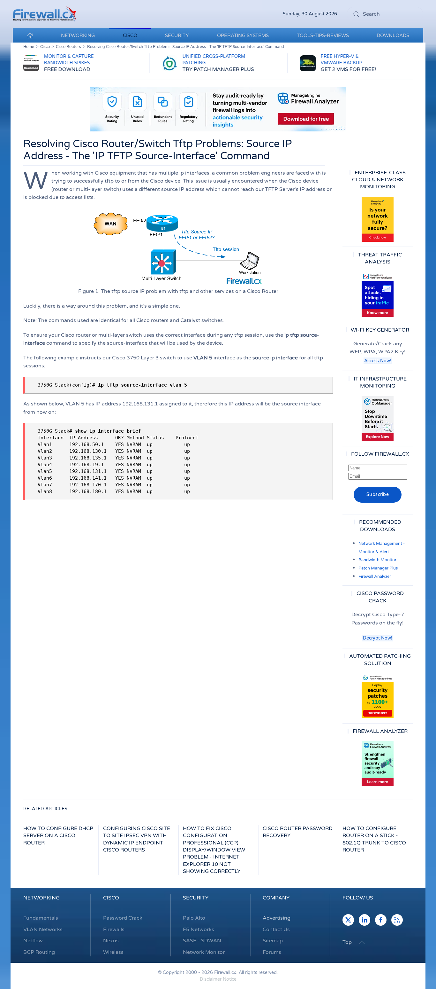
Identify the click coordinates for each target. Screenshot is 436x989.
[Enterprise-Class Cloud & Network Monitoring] (377, 219)
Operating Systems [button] (243, 35)
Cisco (111, 898)
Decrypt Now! (377, 638)
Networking (41, 898)
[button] (362, 942)
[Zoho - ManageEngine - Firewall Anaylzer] (218, 109)
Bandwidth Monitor (377, 559)
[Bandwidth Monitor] (377, 294)
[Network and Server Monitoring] (378, 418)
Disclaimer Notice (218, 979)
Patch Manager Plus (378, 568)
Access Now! (377, 361)
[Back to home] (45, 14)
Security (195, 898)
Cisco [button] (130, 35)
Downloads (393, 35)
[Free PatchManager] (377, 695)
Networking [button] (78, 35)
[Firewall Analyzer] (377, 763)
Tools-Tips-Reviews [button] (323, 35)
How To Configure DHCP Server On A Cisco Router (58, 835)
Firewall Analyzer (374, 576)
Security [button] (177, 35)
